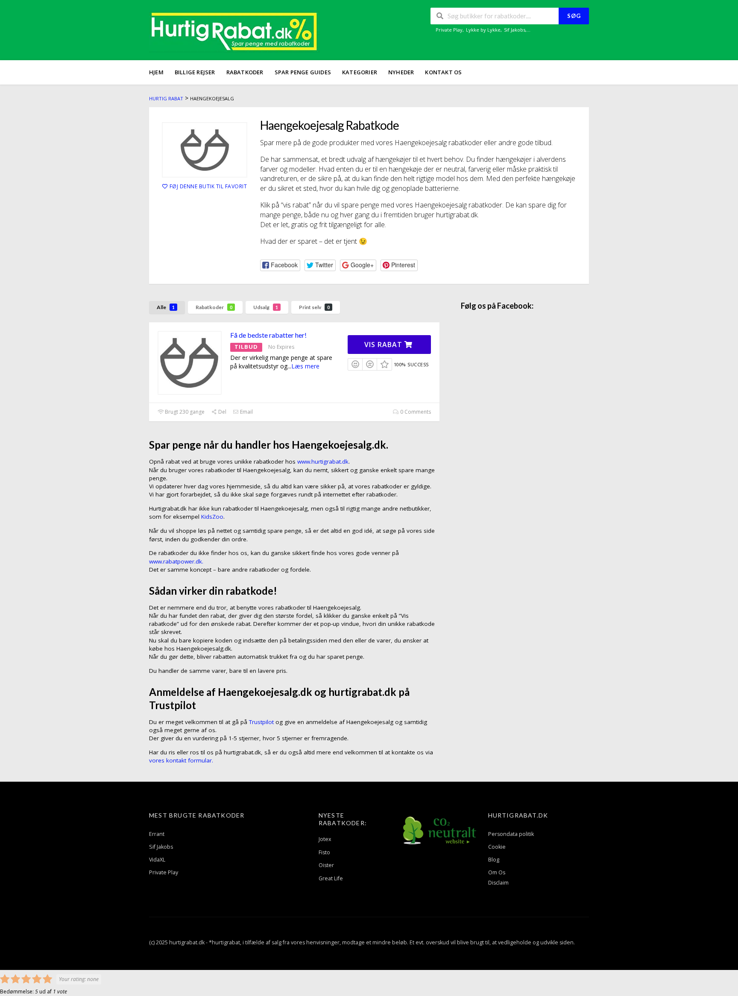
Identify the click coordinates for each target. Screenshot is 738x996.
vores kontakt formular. (181, 760)
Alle (166, 307)
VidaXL (157, 859)
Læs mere (305, 366)
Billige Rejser (195, 72)
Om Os (496, 872)
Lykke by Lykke (483, 29)
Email (246, 411)
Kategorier (359, 72)
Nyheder (401, 72)
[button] (280, 265)
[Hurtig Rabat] (234, 31)
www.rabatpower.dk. (176, 561)
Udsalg (265, 307)
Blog (493, 859)
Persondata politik (511, 834)
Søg (574, 15)
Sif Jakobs (514, 29)
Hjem (156, 72)
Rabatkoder (245, 72)
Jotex (325, 839)
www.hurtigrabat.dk (322, 461)
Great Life (331, 878)
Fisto (324, 852)
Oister (326, 865)
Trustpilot (261, 722)
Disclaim (498, 882)
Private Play (449, 29)
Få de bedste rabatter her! (268, 335)
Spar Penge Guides (303, 72)
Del (221, 411)
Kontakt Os (443, 72)
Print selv (314, 307)
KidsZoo (212, 516)
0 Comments (415, 411)
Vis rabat (384, 344)
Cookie (497, 846)
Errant (156, 834)
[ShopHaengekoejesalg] (204, 150)
